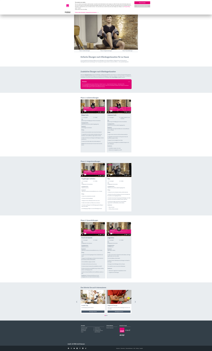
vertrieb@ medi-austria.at (99, 330)
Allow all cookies (142, 2)
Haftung (137, 348)
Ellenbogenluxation (88, 74)
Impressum (118, 348)
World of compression (109, 327)
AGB (134, 348)
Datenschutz (123, 348)
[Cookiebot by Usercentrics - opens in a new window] (67, 12)
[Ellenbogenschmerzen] (119, 312)
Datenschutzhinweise (129, 348)
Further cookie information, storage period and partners (86, 12)
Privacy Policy (127, 6)
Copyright (141, 348)
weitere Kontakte (97, 331)
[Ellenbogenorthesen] (93, 312)
